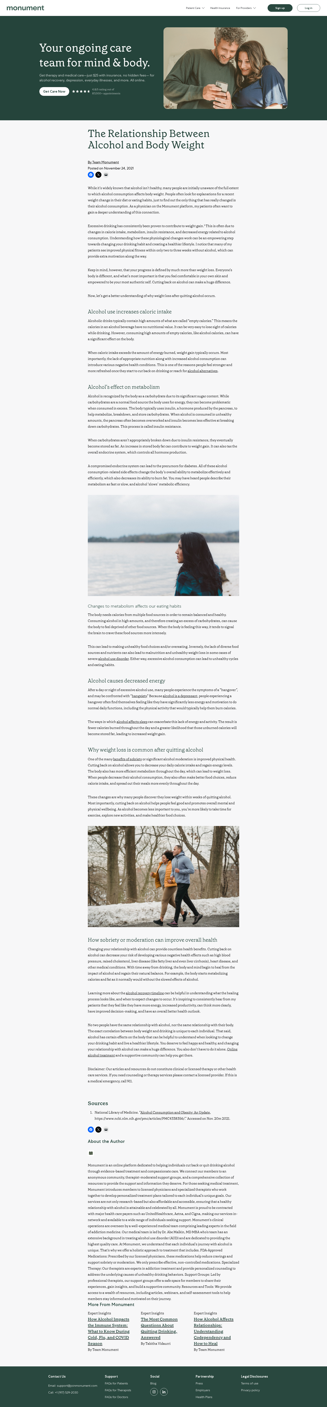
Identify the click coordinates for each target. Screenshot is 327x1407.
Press (199, 1383)
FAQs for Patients (116, 1383)
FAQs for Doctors (116, 1397)
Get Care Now (54, 91)
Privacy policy (250, 1390)
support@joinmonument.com (77, 1386)
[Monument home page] (25, 8)
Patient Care (193, 8)
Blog (153, 1383)
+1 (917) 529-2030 (66, 1392)
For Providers (244, 8)
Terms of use (249, 1383)
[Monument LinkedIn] (164, 1392)
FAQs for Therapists (118, 1390)
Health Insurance (220, 8)
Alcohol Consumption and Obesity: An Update (175, 1112)
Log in (308, 8)
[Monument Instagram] (154, 1392)
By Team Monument (103, 162)
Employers (203, 1390)
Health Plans (204, 1397)
